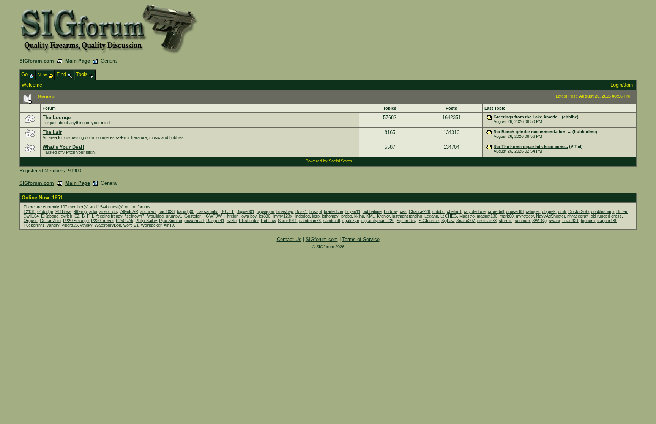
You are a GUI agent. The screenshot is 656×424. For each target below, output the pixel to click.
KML (370, 216)
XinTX (169, 225)
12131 (29, 211)
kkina (359, 216)
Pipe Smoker (170, 220)
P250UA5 (124, 220)
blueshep (284, 211)
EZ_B (79, 216)
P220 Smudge (76, 220)
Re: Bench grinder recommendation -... (532, 131)
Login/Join (621, 85)
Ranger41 (215, 220)
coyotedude (475, 211)
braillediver (333, 211)
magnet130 (487, 216)
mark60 (507, 216)
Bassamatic (207, 211)
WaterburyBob (108, 225)
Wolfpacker (151, 225)
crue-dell (496, 211)
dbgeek (549, 211)
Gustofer (192, 216)
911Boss (63, 211)
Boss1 (301, 211)
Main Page (77, 61)
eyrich (66, 216)
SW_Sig (539, 220)
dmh (562, 211)
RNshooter (249, 220)
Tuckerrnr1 (34, 225)
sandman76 (310, 220)
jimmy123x (282, 216)
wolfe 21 (131, 225)
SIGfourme (429, 220)
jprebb (346, 216)
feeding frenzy (109, 216)
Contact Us (289, 239)
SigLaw (447, 220)
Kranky (383, 216)
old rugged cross (606, 216)
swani (554, 220)
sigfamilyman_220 (377, 220)
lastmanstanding (407, 216)
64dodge (45, 211)
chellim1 (454, 211)
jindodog (302, 216)
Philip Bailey (146, 220)
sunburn (522, 220)
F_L (90, 216)
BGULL (227, 211)
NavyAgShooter (550, 216)
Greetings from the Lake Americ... (527, 117)
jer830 (264, 216)
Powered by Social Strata (329, 161)
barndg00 (185, 211)
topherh (588, 220)
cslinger (533, 211)
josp (316, 216)
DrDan (622, 211)
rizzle (232, 220)
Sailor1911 (287, 220)
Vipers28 (70, 225)
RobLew (268, 220)
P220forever (102, 220)
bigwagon (265, 211)
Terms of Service (361, 239)
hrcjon (232, 216)
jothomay (330, 216)
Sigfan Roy (406, 220)
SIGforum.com (36, 61)
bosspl (315, 211)
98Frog (80, 211)
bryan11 (352, 211)
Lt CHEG (448, 216)
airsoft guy (108, 211)
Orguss (31, 220)
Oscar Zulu (50, 220)
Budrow (390, 211)
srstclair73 (487, 220)
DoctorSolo (578, 211)
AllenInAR (129, 211)
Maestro (467, 216)
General (47, 96)
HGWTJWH (214, 216)
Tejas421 (570, 220)
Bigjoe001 (245, 211)
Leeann (431, 216)
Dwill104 (31, 216)
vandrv (53, 225)
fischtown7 (134, 216)
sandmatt (331, 220)
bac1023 (167, 211)
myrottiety (525, 216)
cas (403, 211)
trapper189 (607, 220)
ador (93, 211)
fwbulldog (155, 216)
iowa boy (249, 216)
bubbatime (372, 211)
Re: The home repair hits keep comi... (531, 146)
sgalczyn (350, 220)
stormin (505, 220)
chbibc (438, 211)
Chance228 (419, 211)
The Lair (52, 132)
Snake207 (465, 220)
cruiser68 (515, 211)
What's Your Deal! (63, 147)
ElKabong (49, 216)
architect (148, 211)
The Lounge (57, 117)
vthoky (86, 225)
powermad (194, 220)
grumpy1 (174, 216)
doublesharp (602, 211)
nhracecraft (577, 216)
